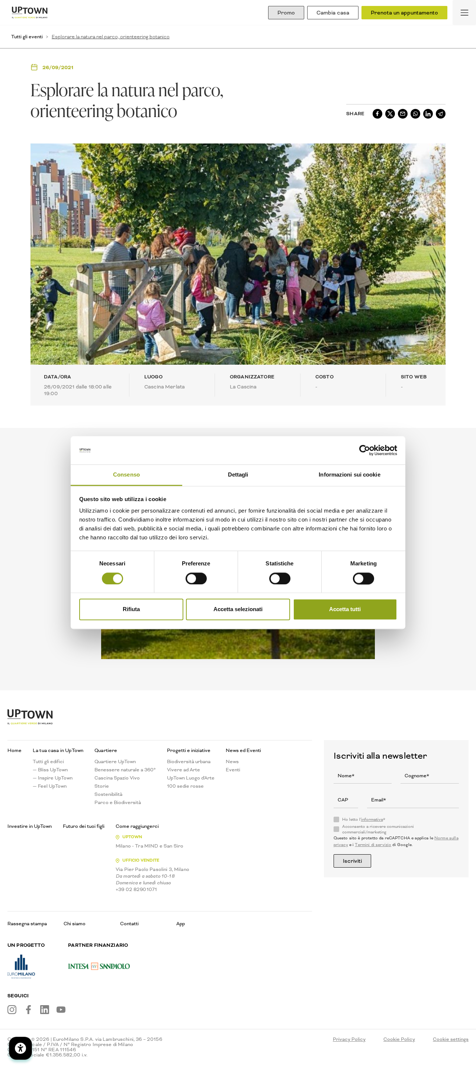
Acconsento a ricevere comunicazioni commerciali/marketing (378, 829)
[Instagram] (11, 1009)
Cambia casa (332, 12)
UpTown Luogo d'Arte (191, 778)
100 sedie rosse (185, 786)
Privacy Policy (349, 1039)
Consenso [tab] (126, 475)
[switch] (196, 578)
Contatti (129, 923)
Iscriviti (352, 861)
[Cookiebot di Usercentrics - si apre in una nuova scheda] (364, 450)
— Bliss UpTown (50, 769)
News (232, 761)
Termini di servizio (373, 845)
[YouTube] (61, 1009)
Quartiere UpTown (115, 761)
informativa (372, 819)
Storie (101, 786)
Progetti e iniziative (188, 750)
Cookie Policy (399, 1039)
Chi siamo (75, 923)
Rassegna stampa (27, 923)
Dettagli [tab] (238, 475)
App (180, 923)
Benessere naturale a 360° (125, 769)
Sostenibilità (108, 794)
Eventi (233, 769)
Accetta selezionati (238, 609)
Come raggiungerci (137, 826)
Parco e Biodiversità (117, 802)
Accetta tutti (345, 609)
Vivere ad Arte (183, 769)
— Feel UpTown (50, 786)
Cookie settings (451, 1039)
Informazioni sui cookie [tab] (349, 475)
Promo (286, 12)
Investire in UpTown (29, 826)
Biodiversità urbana (188, 761)
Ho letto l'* (363, 819)
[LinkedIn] (44, 1009)
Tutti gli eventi (27, 36)
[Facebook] (28, 1009)
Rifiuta (131, 609)
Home (14, 750)
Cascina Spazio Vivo (117, 778)
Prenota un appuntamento (404, 12)
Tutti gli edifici (48, 761)
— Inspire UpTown (53, 778)
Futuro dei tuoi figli (83, 826)
